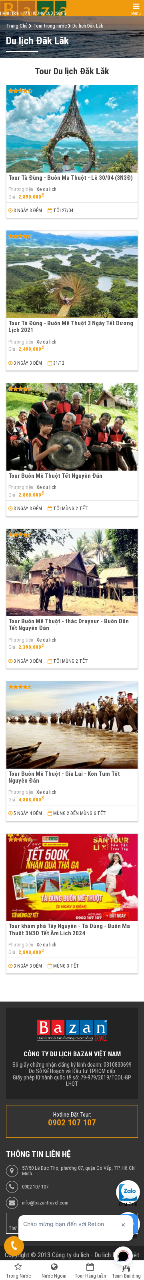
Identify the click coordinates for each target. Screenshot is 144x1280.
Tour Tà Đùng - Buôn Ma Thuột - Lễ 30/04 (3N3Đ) (70, 177)
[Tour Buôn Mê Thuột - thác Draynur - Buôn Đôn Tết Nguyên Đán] (72, 572)
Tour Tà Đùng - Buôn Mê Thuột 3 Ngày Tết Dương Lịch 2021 (70, 327)
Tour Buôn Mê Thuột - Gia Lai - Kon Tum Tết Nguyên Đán (64, 777)
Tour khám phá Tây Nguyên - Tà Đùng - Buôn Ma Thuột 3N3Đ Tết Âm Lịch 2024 (69, 929)
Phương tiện (20, 189)
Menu (136, 13)
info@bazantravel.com (45, 1203)
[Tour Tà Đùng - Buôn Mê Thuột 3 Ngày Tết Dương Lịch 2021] (72, 274)
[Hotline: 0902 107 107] (14, 1246)
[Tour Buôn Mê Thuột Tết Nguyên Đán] (72, 427)
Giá (11, 197)
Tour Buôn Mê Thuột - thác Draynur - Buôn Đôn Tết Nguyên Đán (68, 625)
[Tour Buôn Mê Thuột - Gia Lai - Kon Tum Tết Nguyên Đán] (72, 725)
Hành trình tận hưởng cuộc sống (33, 13)
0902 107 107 (35, 1187)
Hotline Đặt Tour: (72, 1114)
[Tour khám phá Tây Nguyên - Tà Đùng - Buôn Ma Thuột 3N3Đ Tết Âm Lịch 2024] (72, 877)
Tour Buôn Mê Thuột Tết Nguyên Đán (55, 475)
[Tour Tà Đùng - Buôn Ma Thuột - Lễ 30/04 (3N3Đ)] (72, 129)
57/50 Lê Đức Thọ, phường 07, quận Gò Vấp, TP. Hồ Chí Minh (79, 1171)
